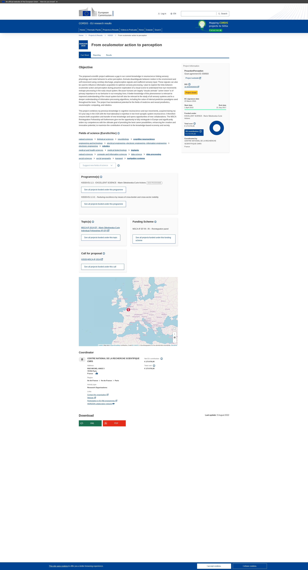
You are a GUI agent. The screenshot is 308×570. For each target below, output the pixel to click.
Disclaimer (174, 345)
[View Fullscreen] (174, 328)
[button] (173, 13)
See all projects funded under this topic (100, 237)
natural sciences (86, 139)
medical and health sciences (91, 150)
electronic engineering (88, 146)
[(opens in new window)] (98, 12)
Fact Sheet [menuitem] (85, 55)
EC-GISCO (135, 345)
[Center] (174, 337)
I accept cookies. (214, 566)
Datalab (149, 30)
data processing (153, 154)
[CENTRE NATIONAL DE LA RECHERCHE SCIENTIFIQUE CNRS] (128, 310)
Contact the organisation (105, 395)
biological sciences (105, 139)
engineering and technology (91, 143)
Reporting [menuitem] (97, 55)
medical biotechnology (117, 150)
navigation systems (136, 158)
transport (119, 158)
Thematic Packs (94, 30)
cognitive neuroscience (144, 139)
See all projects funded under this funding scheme (153, 238)
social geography (103, 158)
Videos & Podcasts (129, 30)
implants (135, 150)
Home (82, 30)
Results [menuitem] (109, 55)
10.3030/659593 (190, 87)
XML (92, 423)
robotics (106, 146)
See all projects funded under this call (100, 267)
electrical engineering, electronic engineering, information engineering (137, 143)
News (141, 30)
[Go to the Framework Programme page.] (83, 44)
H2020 (110, 35)
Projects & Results (111, 30)
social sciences (85, 158)
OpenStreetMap (115, 345)
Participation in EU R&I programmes (110, 401)
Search (158, 30)
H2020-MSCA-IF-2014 (91, 259)
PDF (116, 423)
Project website (193, 78)
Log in (163, 14)
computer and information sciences (112, 154)
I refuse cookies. (250, 566)
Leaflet (101, 345)
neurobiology (123, 139)
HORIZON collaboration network (108, 404)
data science (136, 154)
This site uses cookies (58, 566)
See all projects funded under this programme (103, 190)
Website (99, 398)
